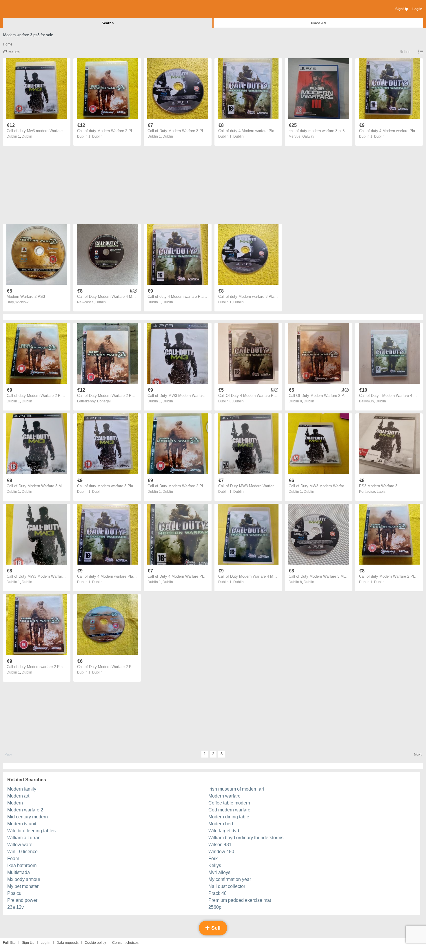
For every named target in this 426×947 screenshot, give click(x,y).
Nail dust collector (226, 886)
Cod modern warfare (229, 809)
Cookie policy (95, 943)
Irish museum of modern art (236, 789)
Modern (15, 802)
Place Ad (318, 23)
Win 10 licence (22, 851)
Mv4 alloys (219, 872)
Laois (381, 492)
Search (108, 23)
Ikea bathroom (22, 865)
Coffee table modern (229, 802)
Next (418, 754)
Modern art (18, 795)
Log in (45, 943)
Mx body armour (23, 879)
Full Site (9, 943)
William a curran (24, 837)
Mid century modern (27, 816)
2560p (214, 907)
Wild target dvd (223, 830)
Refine (405, 52)
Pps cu (14, 893)
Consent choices (125, 943)
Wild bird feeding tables (31, 830)
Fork (213, 858)
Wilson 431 (220, 844)
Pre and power (22, 900)
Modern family (21, 789)
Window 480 (221, 851)
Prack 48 (217, 893)
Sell (215, 928)
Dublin (27, 136)
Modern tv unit (21, 823)
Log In (417, 9)
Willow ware (19, 844)
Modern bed (220, 823)
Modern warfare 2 (25, 809)
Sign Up (401, 9)
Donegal (104, 401)
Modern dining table (228, 816)
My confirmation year (229, 879)
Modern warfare (224, 795)
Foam (13, 858)
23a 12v (15, 907)
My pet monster (23, 886)
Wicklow (21, 302)
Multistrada (18, 872)
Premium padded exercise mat (239, 900)
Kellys (214, 865)
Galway (308, 136)
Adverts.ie (25, 9)
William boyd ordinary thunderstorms (245, 837)
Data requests (68, 943)
